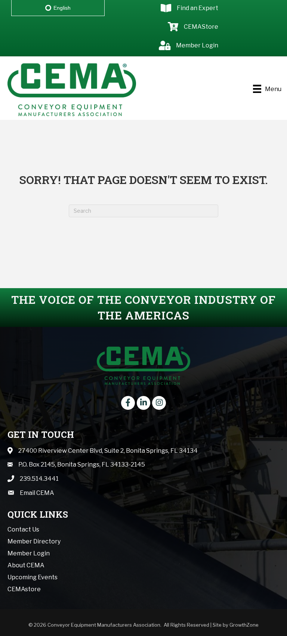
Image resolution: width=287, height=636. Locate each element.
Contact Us (23, 529)
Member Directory (34, 541)
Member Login (28, 553)
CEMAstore (24, 589)
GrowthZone (244, 625)
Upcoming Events (32, 577)
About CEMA (25, 565)
